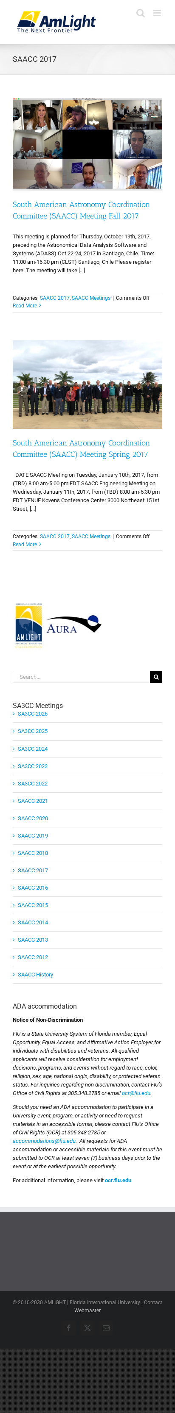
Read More (25, 306)
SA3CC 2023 (33, 766)
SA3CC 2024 (33, 749)
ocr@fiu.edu (136, 1093)
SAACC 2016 (33, 888)
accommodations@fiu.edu (44, 1141)
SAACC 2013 (33, 940)
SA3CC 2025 (33, 731)
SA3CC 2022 (33, 783)
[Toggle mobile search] (140, 12)
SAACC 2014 (33, 922)
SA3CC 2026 (33, 714)
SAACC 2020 (33, 818)
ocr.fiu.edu (118, 1180)
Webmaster (87, 1310)
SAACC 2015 (33, 905)
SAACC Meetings (91, 298)
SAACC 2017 (55, 298)
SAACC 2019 (33, 835)
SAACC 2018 (33, 853)
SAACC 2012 (33, 957)
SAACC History (35, 974)
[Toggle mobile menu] (157, 12)
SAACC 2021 (33, 801)
